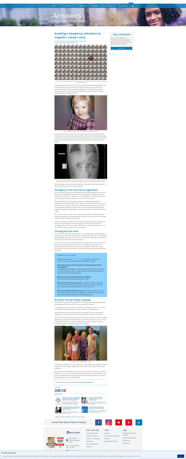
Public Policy (126, 443)
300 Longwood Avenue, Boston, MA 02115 (74, 440)
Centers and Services (92, 436)
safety (76, 42)
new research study (93, 216)
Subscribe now (121, 48)
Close (180, 456)
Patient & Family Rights (129, 438)
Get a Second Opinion (92, 444)
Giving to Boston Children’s (112, 436)
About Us (107, 433)
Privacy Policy (126, 456)
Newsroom (108, 438)
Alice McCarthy (74, 41)
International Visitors (92, 433)
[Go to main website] (73, 435)
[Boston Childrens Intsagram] (108, 422)
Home (54, 6)
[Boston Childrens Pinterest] (128, 422)
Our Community (123, 6)
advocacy (59, 42)
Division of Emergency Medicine (82, 382)
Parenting (94, 6)
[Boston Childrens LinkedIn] (139, 422)
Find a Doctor (90, 441)
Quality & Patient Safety (111, 441)
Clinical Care (108, 6)
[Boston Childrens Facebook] (98, 422)
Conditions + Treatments (93, 438)
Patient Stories (83, 6)
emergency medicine (65, 42)
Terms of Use (137, 456)
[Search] (133, 5)
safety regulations (66, 207)
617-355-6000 (73, 445)
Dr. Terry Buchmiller (78, 259)
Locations (89, 446)
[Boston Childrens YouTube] (118, 422)
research (73, 42)
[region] (93, 455)
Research (68, 6)
